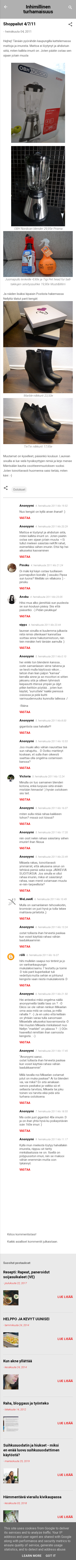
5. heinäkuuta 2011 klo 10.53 (51, 741)
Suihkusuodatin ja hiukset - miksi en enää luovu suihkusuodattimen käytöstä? (31, 1450)
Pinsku (24, 565)
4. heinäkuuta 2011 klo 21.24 (47, 565)
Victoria (25, 776)
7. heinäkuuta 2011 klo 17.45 (51, 1050)
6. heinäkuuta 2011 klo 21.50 (51, 993)
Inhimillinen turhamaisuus (38, 9)
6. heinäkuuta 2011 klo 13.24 (51, 927)
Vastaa (24, 518)
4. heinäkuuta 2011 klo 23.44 (45, 624)
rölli (22, 955)
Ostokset (19, 489)
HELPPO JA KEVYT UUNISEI (26, 1319)
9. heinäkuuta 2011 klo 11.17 (51, 1139)
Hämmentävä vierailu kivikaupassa (32, 1497)
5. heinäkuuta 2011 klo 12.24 (48, 776)
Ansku (24, 597)
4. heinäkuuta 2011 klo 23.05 (46, 596)
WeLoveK (26, 899)
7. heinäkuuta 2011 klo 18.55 (51, 1111)
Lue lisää (65, 1297)
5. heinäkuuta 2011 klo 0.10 (50, 656)
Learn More (32, 1556)
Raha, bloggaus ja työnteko (26, 1403)
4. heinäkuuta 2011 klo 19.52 (51, 505)
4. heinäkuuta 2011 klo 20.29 (51, 526)
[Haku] (70, 8)
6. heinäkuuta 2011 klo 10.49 (50, 899)
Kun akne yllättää (17, 1361)
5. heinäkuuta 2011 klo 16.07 (51, 808)
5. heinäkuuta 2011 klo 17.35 (51, 832)
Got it (51, 1556)
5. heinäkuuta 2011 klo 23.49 (51, 856)
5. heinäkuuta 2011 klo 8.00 (50, 720)
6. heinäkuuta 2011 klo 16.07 (43, 955)
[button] (70, 25)
